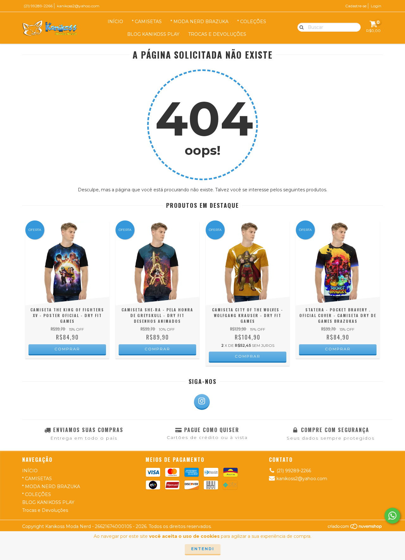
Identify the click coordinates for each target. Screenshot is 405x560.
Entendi (202, 548)
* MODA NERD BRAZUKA (199, 21)
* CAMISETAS (147, 21)
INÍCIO (115, 21)
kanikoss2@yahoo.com (78, 5)
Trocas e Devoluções (217, 34)
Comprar (67, 349)
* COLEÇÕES (251, 21)
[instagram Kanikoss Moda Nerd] (202, 402)
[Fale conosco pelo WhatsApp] (392, 516)
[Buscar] (300, 26)
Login (376, 5)
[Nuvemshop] (355, 527)
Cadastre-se (355, 5)
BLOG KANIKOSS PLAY (153, 34)
